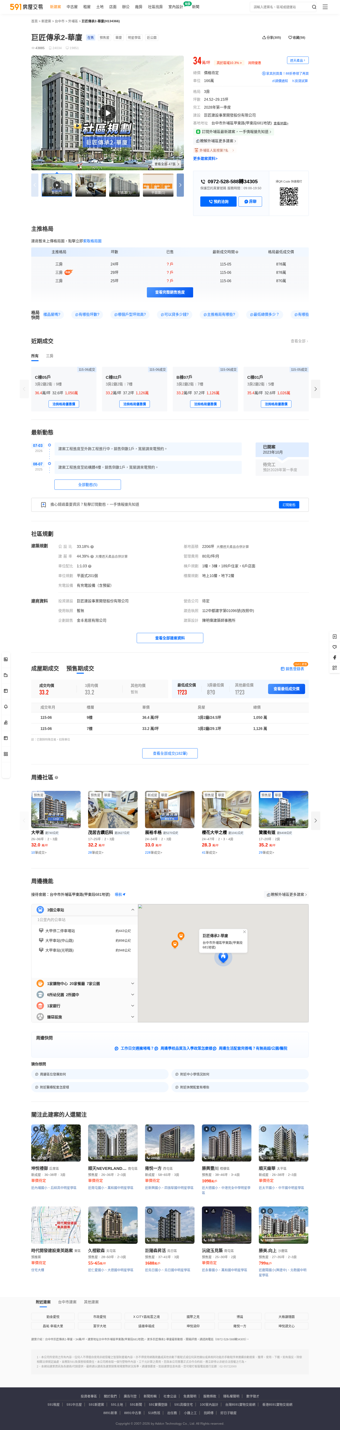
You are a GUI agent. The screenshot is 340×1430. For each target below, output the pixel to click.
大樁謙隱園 (286, 1317)
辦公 (126, 7)
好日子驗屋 (228, 1413)
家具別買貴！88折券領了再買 (287, 73)
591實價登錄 (158, 1404)
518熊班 (154, 1413)
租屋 (87, 7)
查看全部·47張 (165, 164)
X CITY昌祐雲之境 (146, 1317)
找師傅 (208, 1413)
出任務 (172, 1413)
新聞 (195, 7)
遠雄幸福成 (146, 1326)
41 (209, 852)
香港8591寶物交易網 (277, 1404)
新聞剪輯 (150, 1396)
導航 (118, 895)
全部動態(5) (87, 485)
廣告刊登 (130, 1396)
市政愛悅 (99, 1317)
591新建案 (96, 1404)
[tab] (35, 356)
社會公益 (170, 1396)
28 (95, 852)
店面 (113, 7)
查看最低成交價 (287, 689)
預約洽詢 (221, 202)
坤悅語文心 (286, 1326)
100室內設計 (209, 1404)
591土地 (117, 1404)
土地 (100, 7)
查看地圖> (281, 123)
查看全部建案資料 (170, 638)
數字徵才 (252, 1396)
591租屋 (54, 1404)
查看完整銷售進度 (170, 292)
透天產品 (296, 60)
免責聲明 (189, 1396)
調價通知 (281, 81)
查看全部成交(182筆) (170, 753)
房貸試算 (301, 81)
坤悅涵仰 (193, 1326)
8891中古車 (132, 1413)
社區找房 (155, 7)
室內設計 (175, 7)
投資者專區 (89, 1396)
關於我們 (110, 1396)
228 (153, 852)
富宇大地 (99, 1326)
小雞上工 (190, 1413)
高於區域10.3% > (229, 63)
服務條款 (209, 1396)
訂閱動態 (289, 505)
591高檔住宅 (183, 1404)
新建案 (55, 7)
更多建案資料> (205, 159)
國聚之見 (193, 1317)
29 (266, 852)
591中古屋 (74, 1404)
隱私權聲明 (231, 1396)
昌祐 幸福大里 (53, 1326)
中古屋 (72, 7)
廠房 (138, 7)
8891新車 (110, 1413)
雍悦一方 (239, 1326)
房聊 (253, 201)
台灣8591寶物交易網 (240, 1404)
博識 (240, 1317)
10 (38, 852)
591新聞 (136, 1404)
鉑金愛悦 (52, 1317)
